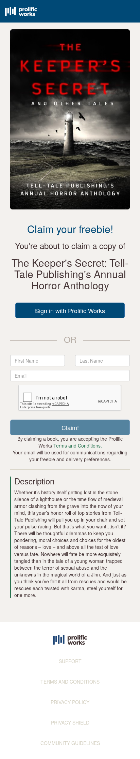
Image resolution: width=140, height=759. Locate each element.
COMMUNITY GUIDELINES (70, 743)
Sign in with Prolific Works (70, 310)
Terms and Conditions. (77, 445)
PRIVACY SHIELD (70, 722)
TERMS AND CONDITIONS (70, 681)
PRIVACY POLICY (70, 702)
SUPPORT (70, 661)
